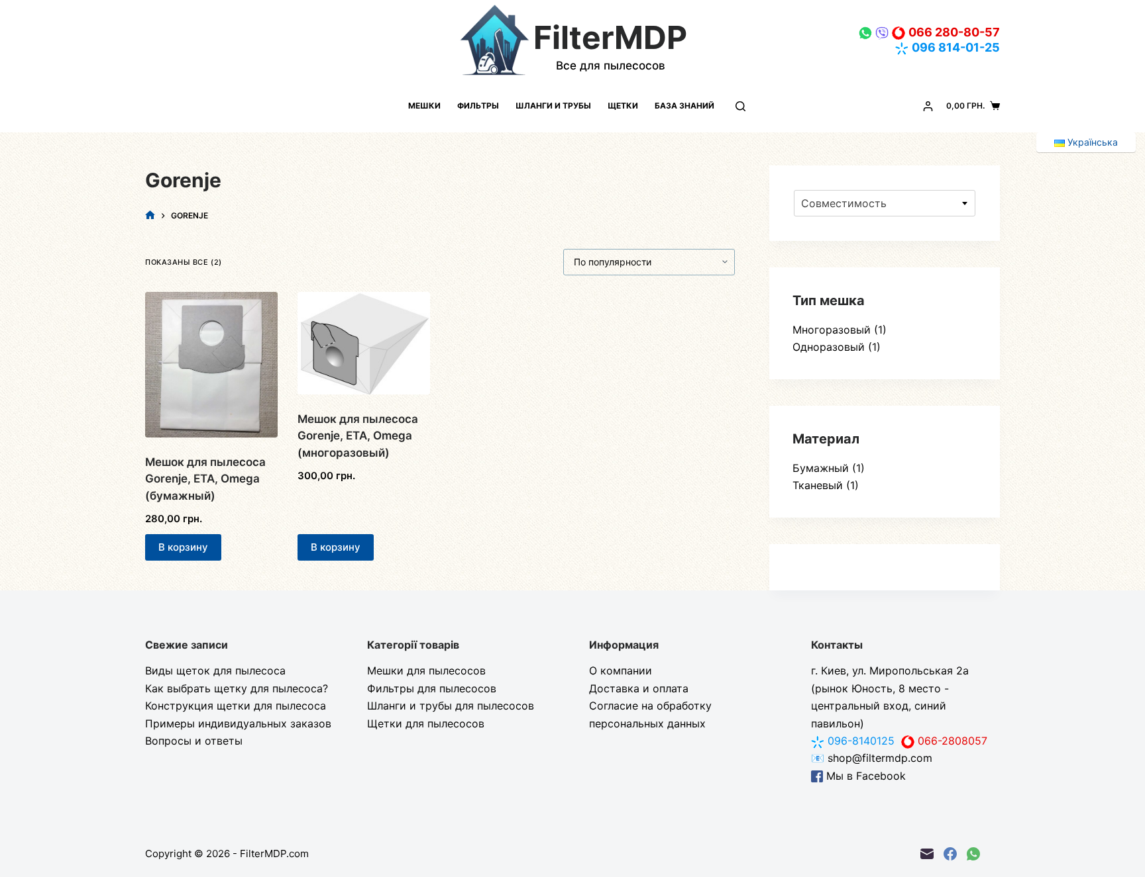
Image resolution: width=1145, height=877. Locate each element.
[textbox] (884, 203)
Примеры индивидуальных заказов (238, 723)
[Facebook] (950, 853)
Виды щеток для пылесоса (215, 670)
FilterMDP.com (274, 853)
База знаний (684, 106)
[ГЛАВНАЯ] (150, 215)
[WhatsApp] (973, 853)
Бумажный (820, 468)
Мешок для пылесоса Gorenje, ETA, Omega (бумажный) (205, 478)
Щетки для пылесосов (425, 723)
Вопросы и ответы (194, 740)
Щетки (623, 106)
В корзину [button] (183, 547)
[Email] (927, 853)
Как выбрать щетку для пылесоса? (236, 688)
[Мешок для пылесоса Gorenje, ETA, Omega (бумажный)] (211, 365)
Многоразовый (831, 329)
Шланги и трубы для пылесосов (450, 705)
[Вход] (928, 106)
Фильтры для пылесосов (431, 688)
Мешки (424, 106)
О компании (620, 670)
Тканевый (817, 485)
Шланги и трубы (553, 106)
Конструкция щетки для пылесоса (235, 705)
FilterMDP (610, 37)
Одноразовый (828, 346)
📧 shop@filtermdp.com (871, 757)
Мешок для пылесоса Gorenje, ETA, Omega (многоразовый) (358, 435)
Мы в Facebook (864, 775)
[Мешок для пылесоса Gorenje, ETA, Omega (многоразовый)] (364, 343)
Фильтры (478, 106)
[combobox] (884, 203)
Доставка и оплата (638, 688)
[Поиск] (740, 106)
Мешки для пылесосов (426, 670)
